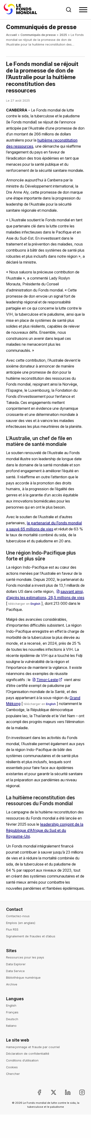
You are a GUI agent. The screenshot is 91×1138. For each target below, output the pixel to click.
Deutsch (12, 1019)
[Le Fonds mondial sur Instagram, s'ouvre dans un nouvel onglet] (78, 1092)
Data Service (15, 971)
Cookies (12, 1067)
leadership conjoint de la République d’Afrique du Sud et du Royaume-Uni (44, 830)
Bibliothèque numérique (23, 977)
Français (12, 1012)
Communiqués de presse (38, 35)
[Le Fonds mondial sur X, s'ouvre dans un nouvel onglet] (49, 1092)
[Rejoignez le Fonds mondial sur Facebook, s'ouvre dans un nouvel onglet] (35, 1092)
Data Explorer (16, 964)
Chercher (13, 1074)
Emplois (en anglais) (20, 923)
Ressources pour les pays (25, 957)
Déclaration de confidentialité (27, 1053)
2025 (63, 35)
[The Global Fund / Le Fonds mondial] (21, 9)
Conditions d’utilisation (22, 1060)
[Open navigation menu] (83, 10)
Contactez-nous (18, 916)
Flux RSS (12, 929)
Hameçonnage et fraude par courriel (33, 1047)
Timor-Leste (47, 679)
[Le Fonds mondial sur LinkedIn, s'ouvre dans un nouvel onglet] (64, 1092)
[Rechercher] (69, 10)
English (35, 603)
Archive (11, 984)
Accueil (11, 35)
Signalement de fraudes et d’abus (30, 936)
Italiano (11, 1025)
